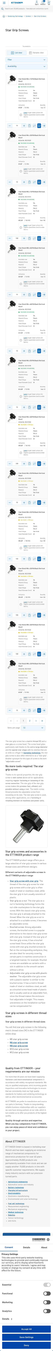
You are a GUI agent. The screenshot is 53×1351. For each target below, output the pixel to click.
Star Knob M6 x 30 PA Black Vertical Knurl (31, 513)
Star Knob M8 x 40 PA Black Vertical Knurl (31, 626)
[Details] (44, 125)
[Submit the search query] (2, 9)
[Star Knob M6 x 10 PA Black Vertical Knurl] (12, 80)
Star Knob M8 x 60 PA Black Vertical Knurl (31, 249)
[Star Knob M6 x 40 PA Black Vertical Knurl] (12, 305)
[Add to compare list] (34, 125)
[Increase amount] (24, 125)
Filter (10, 60)
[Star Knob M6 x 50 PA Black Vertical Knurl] (12, 361)
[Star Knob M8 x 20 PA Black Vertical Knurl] (12, 664)
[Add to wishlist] (29, 125)
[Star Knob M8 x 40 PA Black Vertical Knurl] (12, 625)
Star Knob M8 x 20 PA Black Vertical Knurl (31, 665)
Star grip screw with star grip (24, 881)
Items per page (14, 728)
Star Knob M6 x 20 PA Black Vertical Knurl (31, 137)
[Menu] (4, 3)
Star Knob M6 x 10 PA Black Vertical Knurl (31, 80)
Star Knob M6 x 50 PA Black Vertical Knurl (31, 362)
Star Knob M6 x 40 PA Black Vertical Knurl (31, 305)
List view (18, 53)
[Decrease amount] (9, 125)
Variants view (38, 53)
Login (25, 113)
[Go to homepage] (17, 3)
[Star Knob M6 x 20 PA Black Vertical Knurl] (12, 136)
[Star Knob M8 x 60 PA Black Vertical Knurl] (12, 249)
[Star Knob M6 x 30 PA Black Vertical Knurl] (12, 513)
